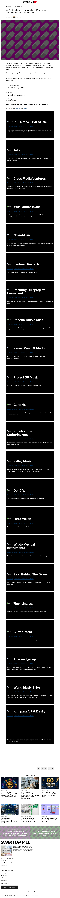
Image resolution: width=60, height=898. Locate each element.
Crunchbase (18, 108)
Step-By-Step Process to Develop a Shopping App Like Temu (49, 820)
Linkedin (31, 126)
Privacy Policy (5, 868)
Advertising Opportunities (8, 862)
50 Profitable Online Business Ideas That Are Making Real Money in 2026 (49, 794)
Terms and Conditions (7, 870)
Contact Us (4, 865)
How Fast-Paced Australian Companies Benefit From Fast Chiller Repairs (9, 821)
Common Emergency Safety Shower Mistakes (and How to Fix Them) (29, 820)
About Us (3, 860)
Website (16, 126)
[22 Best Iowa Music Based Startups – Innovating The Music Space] (45, 832)
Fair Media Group (33, 895)
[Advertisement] (30, 729)
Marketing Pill (5, 883)
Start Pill (19, 17)
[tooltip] (38, 768)
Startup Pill (19, 6)
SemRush (25, 108)
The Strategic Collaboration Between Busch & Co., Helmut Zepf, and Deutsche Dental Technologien (30, 795)
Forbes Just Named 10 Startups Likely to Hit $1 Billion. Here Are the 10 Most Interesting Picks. (9, 794)
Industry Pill (10, 6)
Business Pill (4, 880)
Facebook (25, 126)
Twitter (20, 126)
